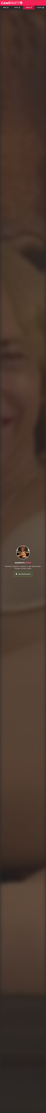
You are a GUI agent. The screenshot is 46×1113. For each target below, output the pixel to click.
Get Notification (24, 574)
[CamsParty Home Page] (11, 2)
